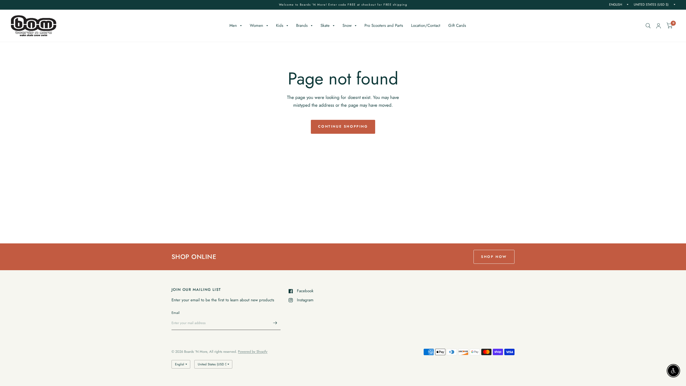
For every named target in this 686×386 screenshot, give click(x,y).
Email (176, 312)
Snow (347, 25)
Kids (279, 25)
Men (233, 25)
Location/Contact (425, 25)
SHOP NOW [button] (494, 256)
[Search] (648, 26)
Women (256, 25)
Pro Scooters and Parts (383, 25)
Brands (302, 25)
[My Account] (658, 26)
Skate (325, 25)
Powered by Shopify (252, 351)
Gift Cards (457, 25)
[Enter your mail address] (275, 323)
